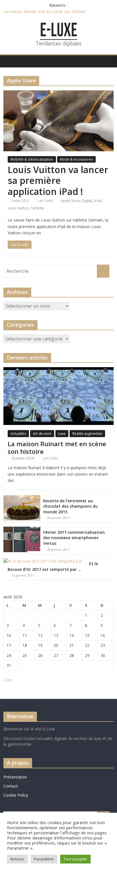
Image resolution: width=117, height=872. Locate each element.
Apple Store (70, 200)
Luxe (62, 433)
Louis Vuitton (18, 208)
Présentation (15, 777)
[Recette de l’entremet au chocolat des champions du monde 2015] (21, 498)
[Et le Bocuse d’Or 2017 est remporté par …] (44, 561)
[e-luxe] (9, 61)
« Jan (7, 679)
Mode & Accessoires (76, 159)
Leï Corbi (46, 200)
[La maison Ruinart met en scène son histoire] (58, 370)
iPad (97, 200)
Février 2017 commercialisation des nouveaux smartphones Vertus (74, 537)
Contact (10, 786)
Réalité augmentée (87, 433)
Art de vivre (42, 433)
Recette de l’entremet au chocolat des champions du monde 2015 (70, 506)
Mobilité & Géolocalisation (32, 159)
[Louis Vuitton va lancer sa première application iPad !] (58, 94)
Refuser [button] (17, 859)
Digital (87, 200)
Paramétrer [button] (44, 859)
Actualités (18, 433)
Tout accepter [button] (75, 859)
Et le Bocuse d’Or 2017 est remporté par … (53, 566)
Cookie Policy (15, 795)
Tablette (37, 208)
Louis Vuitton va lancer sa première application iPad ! (58, 180)
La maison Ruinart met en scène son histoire (44, 11)
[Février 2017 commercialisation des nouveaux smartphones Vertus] (21, 529)
